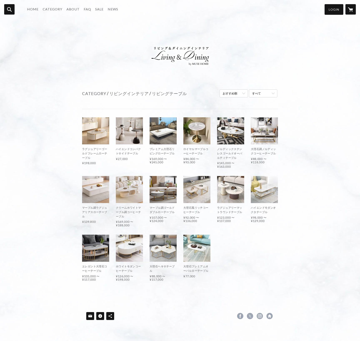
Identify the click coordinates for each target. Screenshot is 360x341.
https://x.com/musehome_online (250, 316)
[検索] (9, 9)
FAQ (87, 9)
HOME (33, 9)
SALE (99, 9)
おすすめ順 (230, 93)
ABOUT (73, 9)
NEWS (113, 9)
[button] (334, 9)
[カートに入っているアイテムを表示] (350, 9)
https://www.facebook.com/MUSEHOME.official (240, 316)
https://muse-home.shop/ (269, 316)
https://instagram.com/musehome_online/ (260, 316)
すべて (256, 93)
